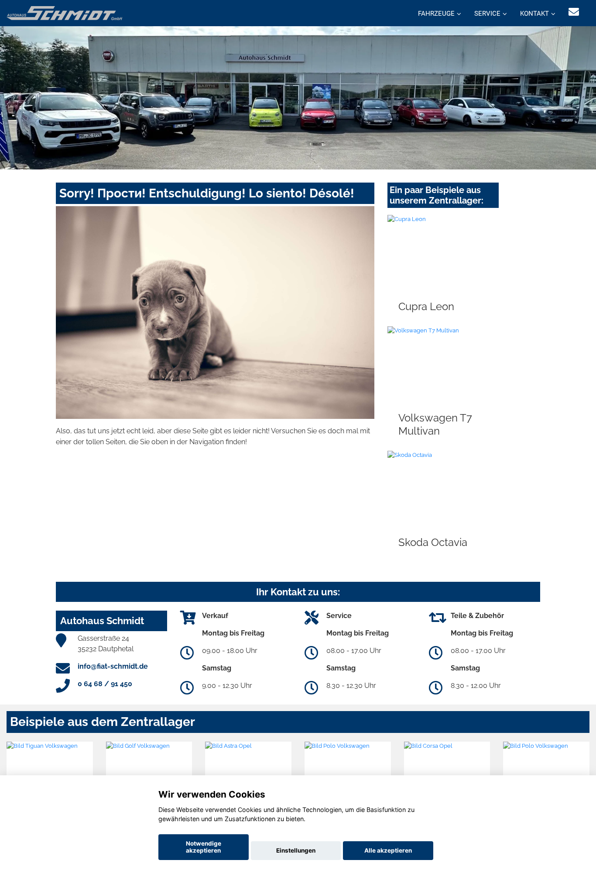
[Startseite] (64, 12)
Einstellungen (295, 850)
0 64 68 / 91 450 (105, 684)
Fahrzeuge (436, 13)
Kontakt (534, 13)
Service (487, 13)
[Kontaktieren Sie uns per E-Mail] (574, 12)
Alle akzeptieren (388, 850)
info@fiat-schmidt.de (113, 666)
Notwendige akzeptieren (203, 847)
